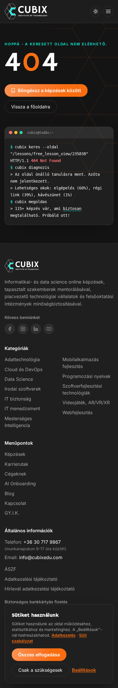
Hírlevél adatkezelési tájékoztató (40, 589)
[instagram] (23, 329)
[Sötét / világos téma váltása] (96, 11)
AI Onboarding (20, 483)
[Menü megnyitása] (108, 11)
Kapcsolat (15, 503)
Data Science (19, 379)
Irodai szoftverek (23, 389)
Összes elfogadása (39, 654)
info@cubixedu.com (40, 557)
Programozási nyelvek (86, 376)
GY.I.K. (12, 513)
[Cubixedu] (26, 11)
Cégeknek (15, 474)
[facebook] (10, 329)
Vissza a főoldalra (30, 107)
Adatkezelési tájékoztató (31, 579)
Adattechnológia (22, 359)
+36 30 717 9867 (42, 542)
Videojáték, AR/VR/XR (86, 402)
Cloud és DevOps (23, 369)
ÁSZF (10, 569)
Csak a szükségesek (40, 670)
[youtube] (49, 329)
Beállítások (84, 670)
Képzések (15, 454)
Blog (9, 493)
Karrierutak (16, 464)
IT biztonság (18, 399)
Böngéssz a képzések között (49, 90)
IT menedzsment (22, 408)
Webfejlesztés (77, 412)
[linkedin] (36, 329)
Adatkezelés (64, 635)
